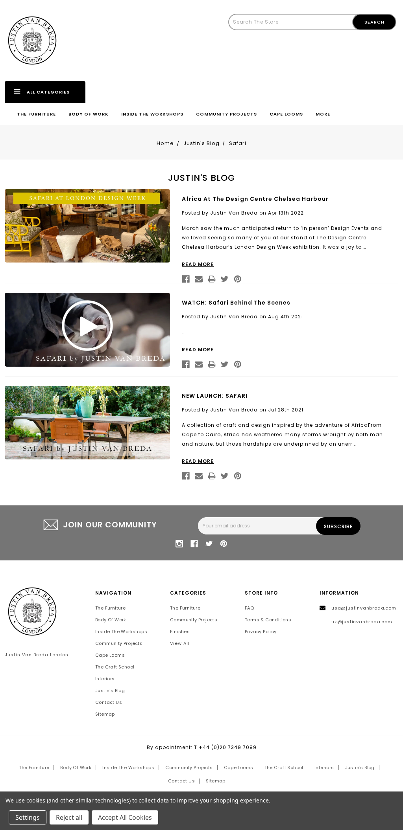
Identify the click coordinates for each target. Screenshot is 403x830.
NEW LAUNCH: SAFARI (215, 396)
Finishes (180, 631)
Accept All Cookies (125, 817)
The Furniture (36, 114)
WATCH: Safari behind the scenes (236, 303)
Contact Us (108, 702)
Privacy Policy (261, 631)
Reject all (69, 817)
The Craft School (114, 667)
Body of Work (88, 114)
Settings (27, 817)
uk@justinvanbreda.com (361, 622)
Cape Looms (286, 114)
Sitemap (105, 714)
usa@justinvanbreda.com (363, 608)
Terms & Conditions (268, 620)
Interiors (105, 679)
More (323, 114)
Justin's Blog (110, 690)
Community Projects (226, 114)
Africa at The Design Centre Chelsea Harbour (255, 199)
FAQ (249, 608)
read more (198, 264)
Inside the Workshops (152, 114)
